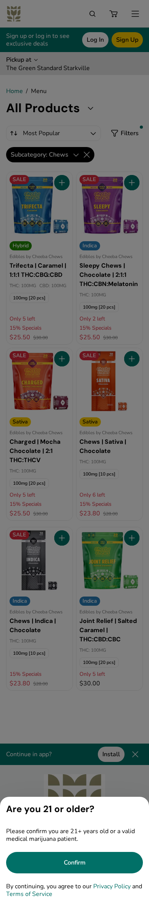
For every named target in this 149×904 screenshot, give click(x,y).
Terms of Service (29, 894)
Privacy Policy (112, 886)
